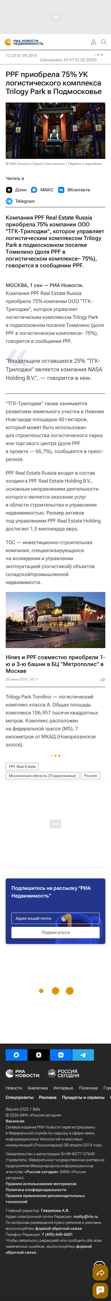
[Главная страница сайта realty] (34, 42)
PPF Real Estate (22, 766)
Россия (90, 775)
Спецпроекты (19, 1097)
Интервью (63, 1088)
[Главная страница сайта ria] (6, 42)
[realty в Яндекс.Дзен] (39, 1055)
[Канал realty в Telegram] (83, 1055)
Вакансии (15, 1121)
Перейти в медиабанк (85, 164)
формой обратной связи (58, 1228)
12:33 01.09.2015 (21, 55)
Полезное (88, 1088)
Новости (14, 1088)
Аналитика (38, 1088)
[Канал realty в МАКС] (16, 1055)
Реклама (47, 1097)
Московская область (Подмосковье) (42, 775)
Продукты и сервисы (83, 1097)
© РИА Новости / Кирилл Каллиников (35, 164)
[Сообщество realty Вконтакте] (61, 1055)
